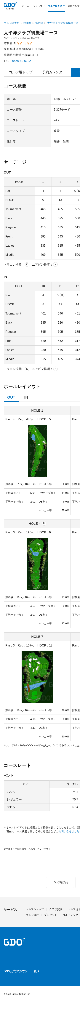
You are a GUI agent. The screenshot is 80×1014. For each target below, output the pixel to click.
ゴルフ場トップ (20, 72)
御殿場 (39, 22)
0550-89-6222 (21, 60)
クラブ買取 (55, 909)
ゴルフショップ (35, 909)
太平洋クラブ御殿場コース (63, 22)
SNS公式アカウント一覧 (20, 971)
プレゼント (50, 915)
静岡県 (27, 22)
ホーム (25, 6)
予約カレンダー (54, 72)
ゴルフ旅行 (32, 915)
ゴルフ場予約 (11, 22)
